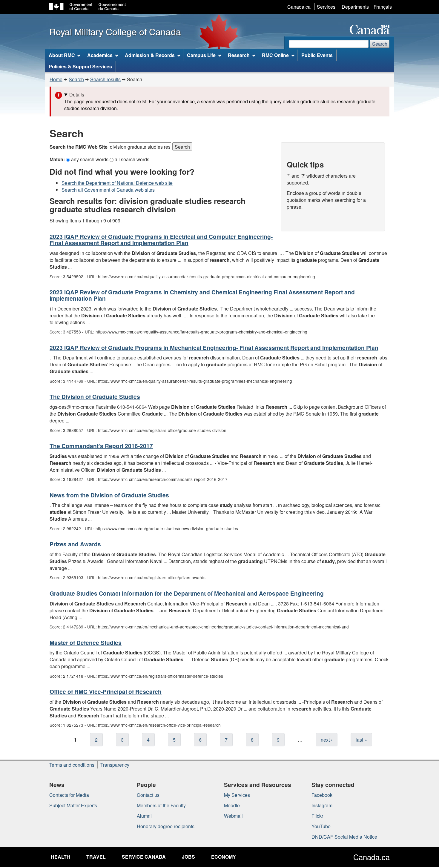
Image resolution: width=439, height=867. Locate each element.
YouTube (321, 826)
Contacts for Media (69, 794)
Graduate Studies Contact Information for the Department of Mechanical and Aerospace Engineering (187, 593)
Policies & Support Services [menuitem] (80, 66)
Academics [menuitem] (100, 55)
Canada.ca (299, 6)
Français (383, 6)
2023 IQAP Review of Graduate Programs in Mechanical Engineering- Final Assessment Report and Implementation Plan (214, 347)
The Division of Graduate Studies (95, 396)
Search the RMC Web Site (79, 146)
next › (326, 739)
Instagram (321, 805)
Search (379, 43)
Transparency (114, 764)
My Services (237, 794)
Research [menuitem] (239, 55)
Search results (105, 79)
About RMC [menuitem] (62, 55)
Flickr (317, 815)
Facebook (321, 794)
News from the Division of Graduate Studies (109, 495)
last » (361, 739)
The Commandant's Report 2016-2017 (101, 446)
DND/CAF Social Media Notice (344, 836)
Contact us (148, 794)
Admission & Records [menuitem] (150, 55)
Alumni (144, 815)
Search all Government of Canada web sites (108, 189)
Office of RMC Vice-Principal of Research (106, 691)
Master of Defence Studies (86, 642)
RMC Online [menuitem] (275, 55)
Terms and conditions (71, 764)
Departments (355, 6)
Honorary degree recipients (165, 826)
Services (326, 6)
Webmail (233, 815)
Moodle (232, 805)
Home (56, 79)
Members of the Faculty (161, 805)
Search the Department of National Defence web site (117, 182)
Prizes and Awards (75, 544)
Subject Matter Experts (73, 805)
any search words (90, 159)
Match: (58, 159)
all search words (132, 159)
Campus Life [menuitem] (201, 55)
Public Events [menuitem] (317, 55)
